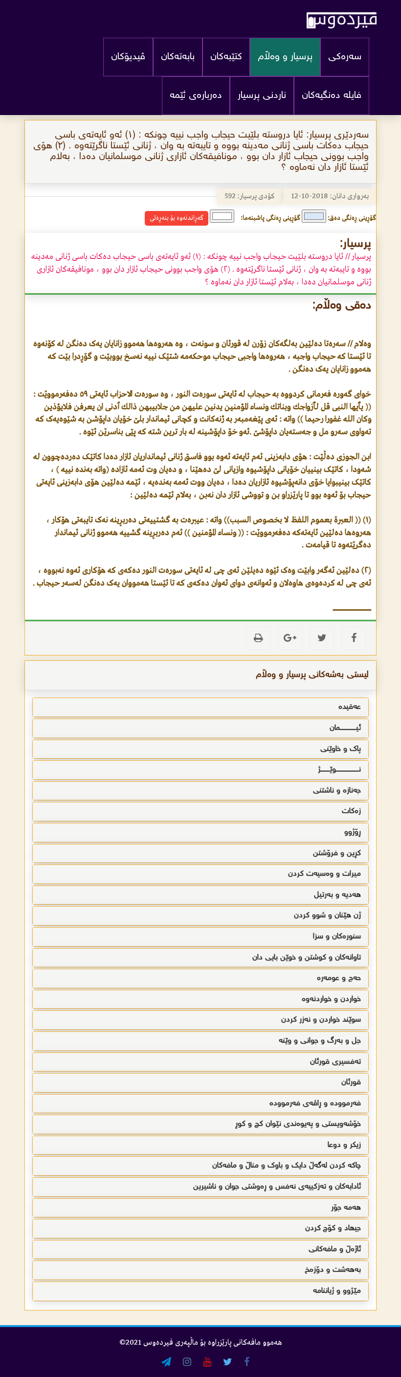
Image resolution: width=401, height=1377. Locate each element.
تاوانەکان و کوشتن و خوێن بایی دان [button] (306, 957)
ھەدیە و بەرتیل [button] (337, 895)
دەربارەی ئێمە (196, 96)
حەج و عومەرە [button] (339, 978)
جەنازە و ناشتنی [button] (337, 790)
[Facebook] (353, 638)
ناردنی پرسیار (262, 96)
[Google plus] (290, 638)
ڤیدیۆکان (128, 57)
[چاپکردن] (258, 638)
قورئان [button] (351, 1082)
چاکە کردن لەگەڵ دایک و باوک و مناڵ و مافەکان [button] (286, 1165)
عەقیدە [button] (349, 707)
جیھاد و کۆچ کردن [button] (333, 1228)
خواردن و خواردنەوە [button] (331, 999)
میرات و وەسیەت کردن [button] (324, 874)
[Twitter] (322, 638)
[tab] (200, 707)
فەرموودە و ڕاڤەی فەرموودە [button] (315, 1103)
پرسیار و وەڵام (285, 57)
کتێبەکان (226, 57)
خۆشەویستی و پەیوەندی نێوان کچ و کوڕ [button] (298, 1124)
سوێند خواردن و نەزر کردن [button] (321, 1020)
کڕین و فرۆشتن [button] (337, 853)
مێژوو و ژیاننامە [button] (337, 1291)
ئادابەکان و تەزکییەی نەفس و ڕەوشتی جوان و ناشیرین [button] (277, 1186)
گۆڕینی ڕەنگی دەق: (352, 218)
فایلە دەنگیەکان (331, 96)
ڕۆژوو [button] (352, 832)
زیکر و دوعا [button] (344, 1145)
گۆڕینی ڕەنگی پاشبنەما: (270, 218)
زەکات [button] (351, 811)
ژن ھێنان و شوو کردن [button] (327, 915)
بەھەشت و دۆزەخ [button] (333, 1270)
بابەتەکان (178, 57)
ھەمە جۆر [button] (346, 1208)
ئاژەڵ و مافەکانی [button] (335, 1249)
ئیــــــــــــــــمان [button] (345, 728)
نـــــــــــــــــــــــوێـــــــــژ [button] (339, 769)
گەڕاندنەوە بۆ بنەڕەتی (176, 218)
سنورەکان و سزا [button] (337, 936)
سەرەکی (344, 57)
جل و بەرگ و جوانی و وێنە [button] (320, 1041)
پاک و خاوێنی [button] (340, 749)
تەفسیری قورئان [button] (335, 1062)
